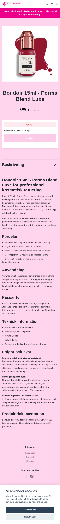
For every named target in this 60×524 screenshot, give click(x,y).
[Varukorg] (52, 4)
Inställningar (30, 517)
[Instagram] (31, 476)
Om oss (30, 461)
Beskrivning (13, 165)
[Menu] (56, 4)
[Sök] (47, 4)
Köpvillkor (30, 453)
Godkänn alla (30, 510)
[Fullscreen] (30, 54)
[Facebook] (26, 476)
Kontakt (30, 457)
